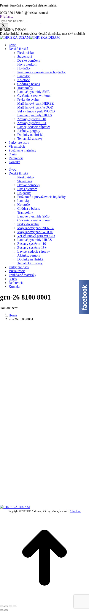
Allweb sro (75, 511)
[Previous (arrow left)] (1, 610)
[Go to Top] (44, 601)
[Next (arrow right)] (6, 610)
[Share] (6, 606)
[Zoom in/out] (14, 606)
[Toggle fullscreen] (10, 606)
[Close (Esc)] (1, 606)
